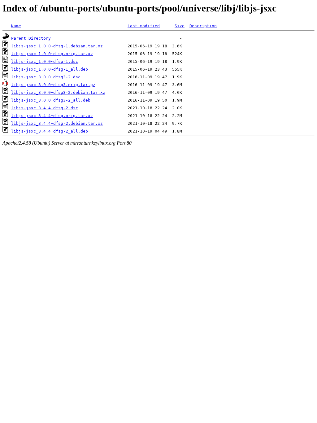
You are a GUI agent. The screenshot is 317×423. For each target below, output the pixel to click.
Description (203, 26)
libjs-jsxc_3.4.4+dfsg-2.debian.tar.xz (57, 123)
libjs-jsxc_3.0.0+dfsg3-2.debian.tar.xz (58, 92)
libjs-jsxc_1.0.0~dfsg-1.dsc (44, 61)
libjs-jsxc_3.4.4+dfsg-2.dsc (44, 108)
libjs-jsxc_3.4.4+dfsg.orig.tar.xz (52, 115)
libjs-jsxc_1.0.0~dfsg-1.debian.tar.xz (57, 46)
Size (180, 26)
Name (16, 26)
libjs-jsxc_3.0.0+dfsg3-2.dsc (45, 77)
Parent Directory (31, 38)
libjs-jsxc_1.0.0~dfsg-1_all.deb (49, 69)
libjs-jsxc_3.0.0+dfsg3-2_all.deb (50, 100)
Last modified (144, 26)
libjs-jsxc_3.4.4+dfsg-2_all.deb (49, 131)
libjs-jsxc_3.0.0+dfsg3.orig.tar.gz (53, 84)
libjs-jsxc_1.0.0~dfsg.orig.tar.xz (52, 53)
